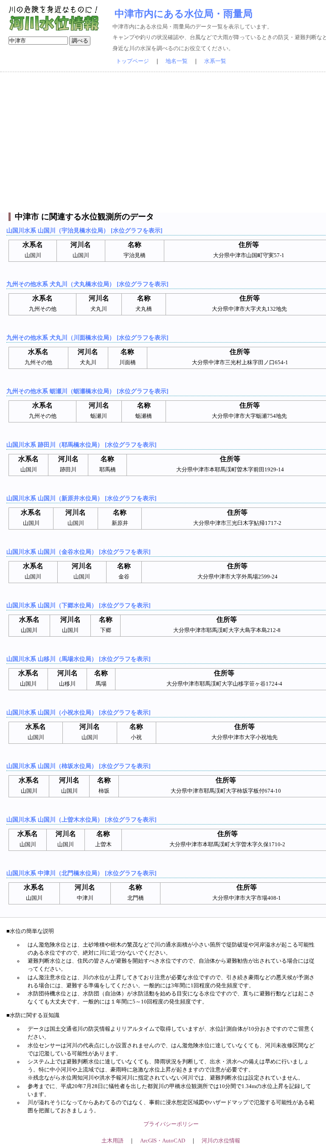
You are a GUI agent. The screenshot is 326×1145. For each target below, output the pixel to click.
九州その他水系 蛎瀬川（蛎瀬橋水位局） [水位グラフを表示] (87, 391)
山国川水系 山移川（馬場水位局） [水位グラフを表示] (78, 658)
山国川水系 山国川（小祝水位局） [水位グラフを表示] (78, 712)
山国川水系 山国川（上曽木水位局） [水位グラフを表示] (81, 819)
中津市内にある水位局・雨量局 (184, 13)
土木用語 (112, 1141)
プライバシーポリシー (171, 1124)
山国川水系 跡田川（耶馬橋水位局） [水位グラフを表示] (81, 444)
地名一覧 (177, 61)
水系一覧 (215, 61)
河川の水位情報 (221, 1141)
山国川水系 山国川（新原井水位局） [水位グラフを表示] (81, 498)
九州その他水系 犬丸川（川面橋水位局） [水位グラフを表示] (87, 337)
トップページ (132, 61)
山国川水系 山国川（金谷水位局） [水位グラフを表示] (78, 551)
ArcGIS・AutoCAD (162, 1141)
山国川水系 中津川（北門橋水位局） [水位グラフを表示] (81, 873)
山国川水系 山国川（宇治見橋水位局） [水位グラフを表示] (84, 230)
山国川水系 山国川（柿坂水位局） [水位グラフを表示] (78, 765)
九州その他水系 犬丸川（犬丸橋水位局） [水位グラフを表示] (87, 284)
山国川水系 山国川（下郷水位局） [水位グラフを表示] (78, 605)
